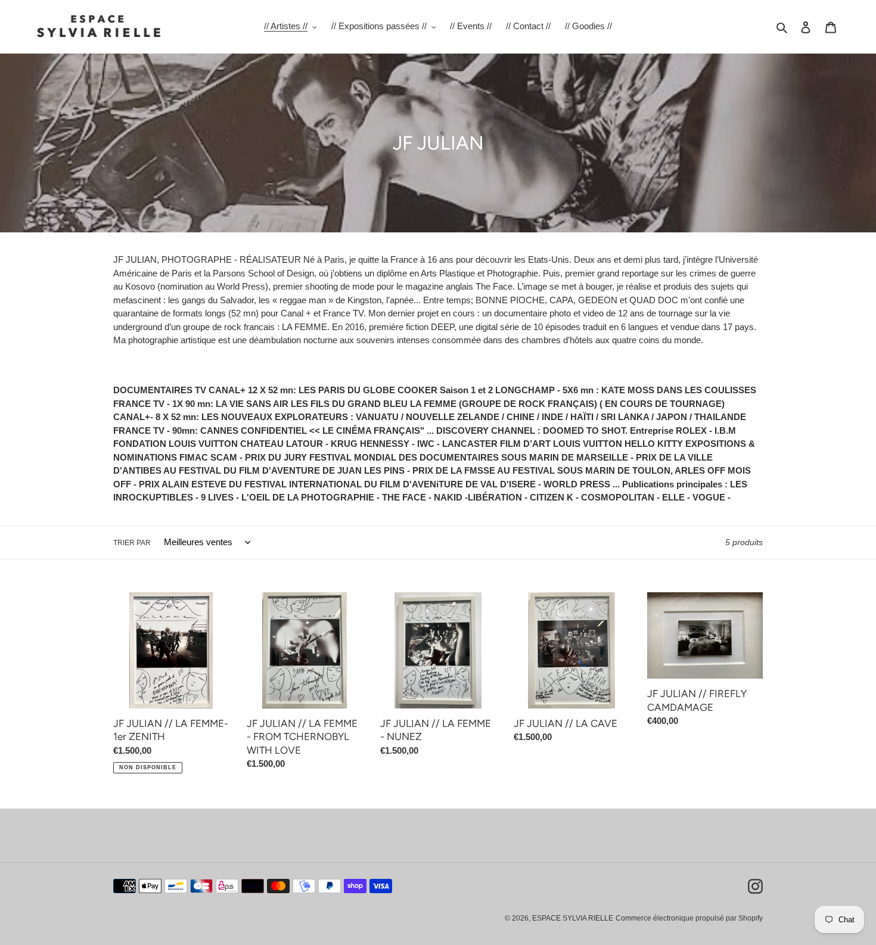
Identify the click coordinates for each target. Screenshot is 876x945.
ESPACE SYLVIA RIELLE (572, 918)
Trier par (132, 543)
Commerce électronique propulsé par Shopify (689, 918)
